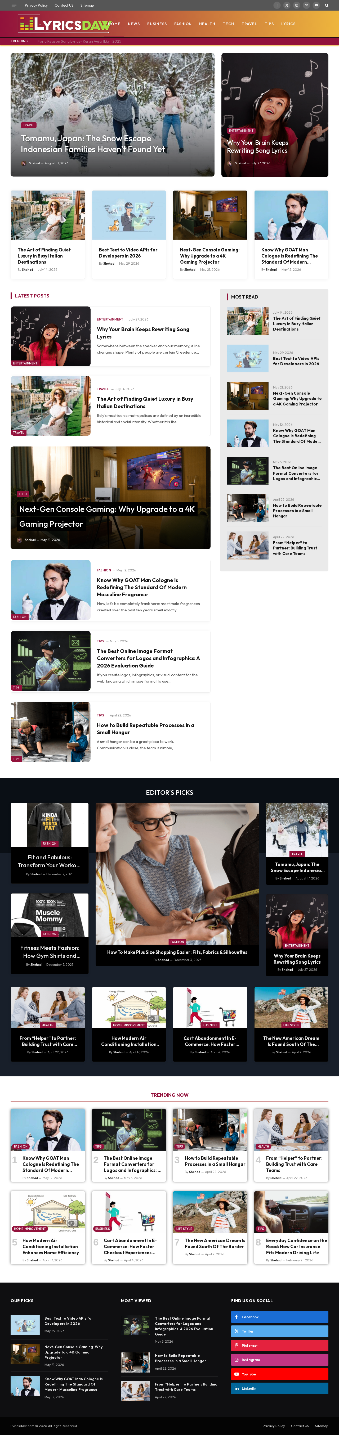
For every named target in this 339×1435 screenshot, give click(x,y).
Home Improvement (129, 1025)
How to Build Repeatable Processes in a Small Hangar (145, 728)
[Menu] (14, 5)
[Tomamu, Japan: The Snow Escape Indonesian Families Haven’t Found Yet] (113, 115)
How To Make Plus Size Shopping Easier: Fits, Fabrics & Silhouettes (177, 952)
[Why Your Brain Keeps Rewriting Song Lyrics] (274, 115)
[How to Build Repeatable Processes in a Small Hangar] (51, 732)
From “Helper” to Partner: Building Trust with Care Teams (295, 548)
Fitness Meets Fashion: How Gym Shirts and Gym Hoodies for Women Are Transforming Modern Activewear (49, 952)
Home (114, 23)
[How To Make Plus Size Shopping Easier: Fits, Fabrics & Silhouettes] (177, 874)
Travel (249, 23)
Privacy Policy (36, 5)
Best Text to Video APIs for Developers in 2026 (128, 253)
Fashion (183, 23)
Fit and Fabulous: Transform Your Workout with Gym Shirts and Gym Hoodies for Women (50, 861)
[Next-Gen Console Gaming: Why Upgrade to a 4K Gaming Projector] (210, 215)
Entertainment (241, 131)
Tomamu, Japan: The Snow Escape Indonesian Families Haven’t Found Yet (93, 143)
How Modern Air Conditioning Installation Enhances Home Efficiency (129, 1041)
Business (157, 23)
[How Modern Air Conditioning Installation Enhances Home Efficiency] (129, 1007)
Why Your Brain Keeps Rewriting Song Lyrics (257, 146)
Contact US (64, 5)
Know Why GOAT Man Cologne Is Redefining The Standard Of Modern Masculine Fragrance (289, 256)
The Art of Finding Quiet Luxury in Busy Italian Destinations (44, 256)
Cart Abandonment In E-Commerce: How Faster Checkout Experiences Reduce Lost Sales (210, 1041)
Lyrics (288, 23)
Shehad (34, 163)
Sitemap (87, 5)
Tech (228, 23)
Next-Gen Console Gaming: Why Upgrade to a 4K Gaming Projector (210, 256)
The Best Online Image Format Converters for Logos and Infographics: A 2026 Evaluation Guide (148, 658)
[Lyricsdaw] (64, 24)
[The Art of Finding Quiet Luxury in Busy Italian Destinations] (48, 215)
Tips (269, 23)
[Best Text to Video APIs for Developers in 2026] (129, 215)
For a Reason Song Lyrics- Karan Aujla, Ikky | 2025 (79, 41)
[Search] (326, 5)
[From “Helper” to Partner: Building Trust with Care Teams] (248, 545)
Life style (291, 1025)
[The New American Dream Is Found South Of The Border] (291, 1007)
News (134, 23)
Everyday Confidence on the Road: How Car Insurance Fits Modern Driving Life (296, 1246)
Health (207, 23)
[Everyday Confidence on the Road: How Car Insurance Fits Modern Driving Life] (291, 1212)
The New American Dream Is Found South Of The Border (291, 1041)
